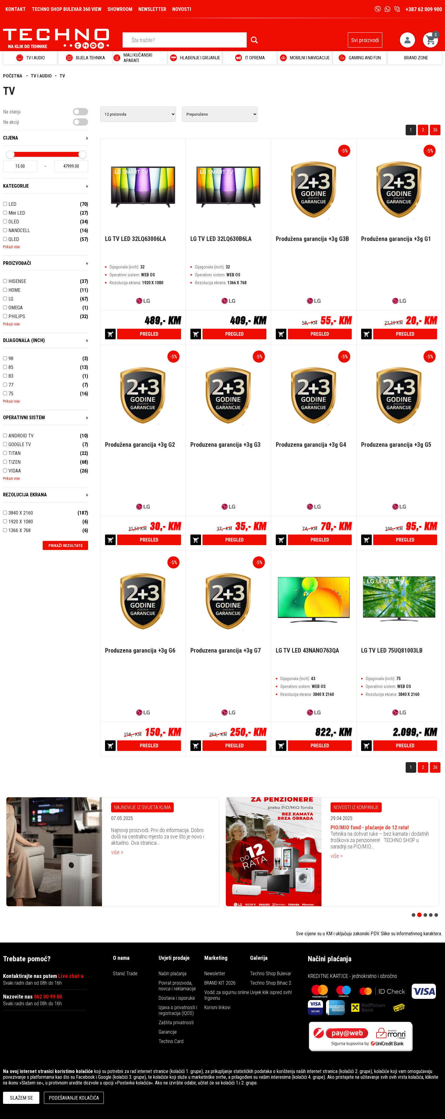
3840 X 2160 (20, 513)
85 (10, 367)
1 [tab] (413, 915)
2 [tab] (419, 915)
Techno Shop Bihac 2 (270, 983)
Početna (13, 76)
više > (125, 856)
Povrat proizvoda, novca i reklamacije (177, 986)
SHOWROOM (119, 9)
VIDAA (14, 471)
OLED (13, 222)
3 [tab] (425, 915)
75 (10, 394)
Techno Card (171, 1041)
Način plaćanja (172, 973)
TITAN (14, 453)
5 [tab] (436, 915)
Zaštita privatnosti (176, 1022)
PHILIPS (16, 316)
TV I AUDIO (41, 76)
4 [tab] (431, 915)
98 (10, 358)
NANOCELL (19, 230)
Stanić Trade (125, 973)
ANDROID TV (21, 436)
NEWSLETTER (152, 9)
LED (12, 204)
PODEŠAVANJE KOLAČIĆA (74, 1098)
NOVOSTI (181, 9)
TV (62, 76)
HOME (14, 290)
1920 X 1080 (20, 522)
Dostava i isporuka (177, 998)
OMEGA (15, 308)
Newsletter (214, 973)
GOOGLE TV (19, 444)
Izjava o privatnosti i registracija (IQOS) (178, 1010)
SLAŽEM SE (21, 1098)
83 (10, 376)
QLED (13, 239)
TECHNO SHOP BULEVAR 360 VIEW (66, 9)
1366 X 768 (19, 530)
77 (10, 385)
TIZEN (14, 462)
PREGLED (149, 334)
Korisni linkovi (217, 1007)
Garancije (168, 1032)
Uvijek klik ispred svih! (271, 992)
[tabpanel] (120, 852)
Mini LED (16, 213)
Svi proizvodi (365, 40)
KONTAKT (15, 9)
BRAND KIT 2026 (220, 983)
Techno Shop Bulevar (270, 973)
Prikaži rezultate (65, 545)
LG (10, 299)
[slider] (10, 154)
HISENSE (17, 281)
